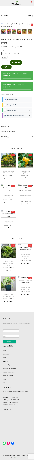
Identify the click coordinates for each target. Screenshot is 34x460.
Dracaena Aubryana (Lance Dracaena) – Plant (25, 256)
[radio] (7, 53)
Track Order (6, 354)
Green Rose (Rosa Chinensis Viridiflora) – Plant (8, 263)
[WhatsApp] (4, 443)
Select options (9, 178)
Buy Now (6, 67)
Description (5, 126)
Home (4, 350)
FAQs (4, 383)
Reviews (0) (5, 136)
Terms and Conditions (8, 375)
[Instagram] (8, 443)
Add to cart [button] (26, 178)
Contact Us (5, 361)
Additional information (8, 131)
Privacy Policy (6, 365)
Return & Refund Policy (9, 372)
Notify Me (8, 270)
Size (2, 50)
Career (4, 357)
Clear (5, 57)
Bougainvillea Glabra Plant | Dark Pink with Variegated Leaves (25, 197)
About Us (5, 379)
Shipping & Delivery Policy (9, 368)
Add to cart (16, 62)
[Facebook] (12, 443)
